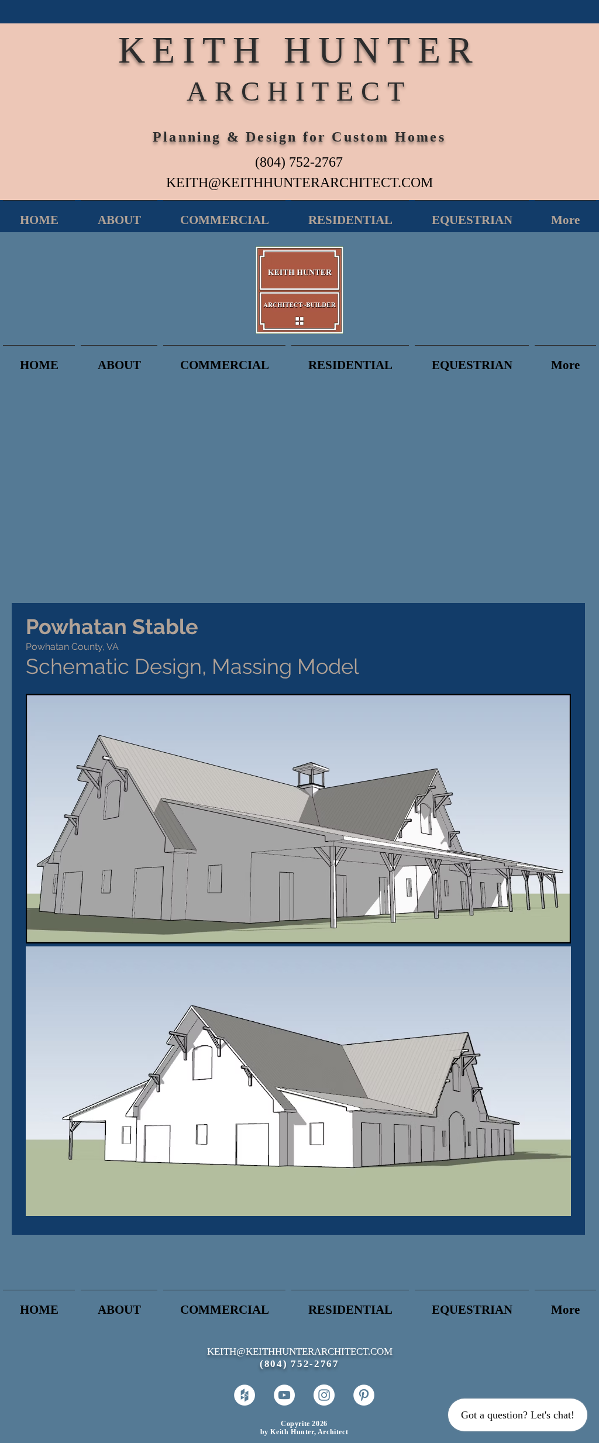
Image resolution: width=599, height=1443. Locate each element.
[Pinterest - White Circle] (363, 1395)
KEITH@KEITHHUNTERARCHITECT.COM (299, 182)
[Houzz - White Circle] (244, 1395)
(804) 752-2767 (299, 162)
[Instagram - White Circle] (324, 1395)
